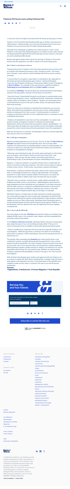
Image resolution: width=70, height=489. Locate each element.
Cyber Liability (42, 87)
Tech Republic (54, 269)
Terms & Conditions (8, 478)
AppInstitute (13, 269)
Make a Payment (8, 1)
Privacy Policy (19, 478)
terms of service (21, 222)
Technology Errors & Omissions (18, 87)
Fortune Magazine (39, 269)
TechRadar (20, 91)
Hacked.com (25, 269)
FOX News (30, 214)
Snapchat (34, 239)
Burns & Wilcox (14, 85)
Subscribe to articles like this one (35, 321)
